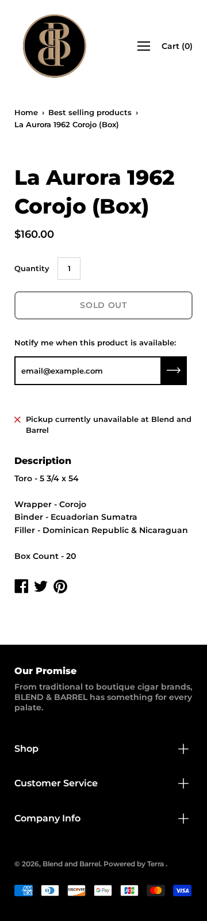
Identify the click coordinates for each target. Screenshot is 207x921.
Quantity (31, 268)
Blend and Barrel (71, 863)
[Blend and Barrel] (54, 46)
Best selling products (90, 112)
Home (26, 112)
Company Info (47, 818)
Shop (26, 748)
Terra (155, 863)
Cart (177, 46)
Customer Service (56, 783)
